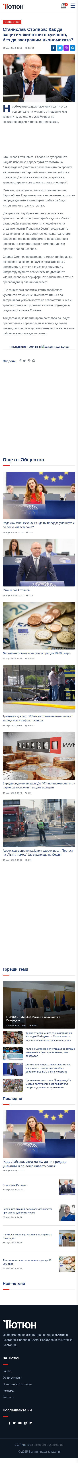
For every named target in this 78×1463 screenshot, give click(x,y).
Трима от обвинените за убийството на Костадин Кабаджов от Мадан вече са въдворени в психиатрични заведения (49, 1036)
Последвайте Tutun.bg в (25, 346)
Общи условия (12, 1377)
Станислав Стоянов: (16, 590)
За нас (7, 1371)
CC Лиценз (22, 1444)
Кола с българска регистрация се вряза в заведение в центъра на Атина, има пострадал (50, 1052)
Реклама (8, 1390)
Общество (12, 22)
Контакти (8, 1397)
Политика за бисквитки (17, 1384)
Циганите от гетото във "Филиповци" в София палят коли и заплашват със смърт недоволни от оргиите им (48, 1084)
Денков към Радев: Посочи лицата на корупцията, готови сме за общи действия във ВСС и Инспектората (48, 1068)
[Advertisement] (39, 139)
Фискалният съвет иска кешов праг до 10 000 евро (37, 653)
